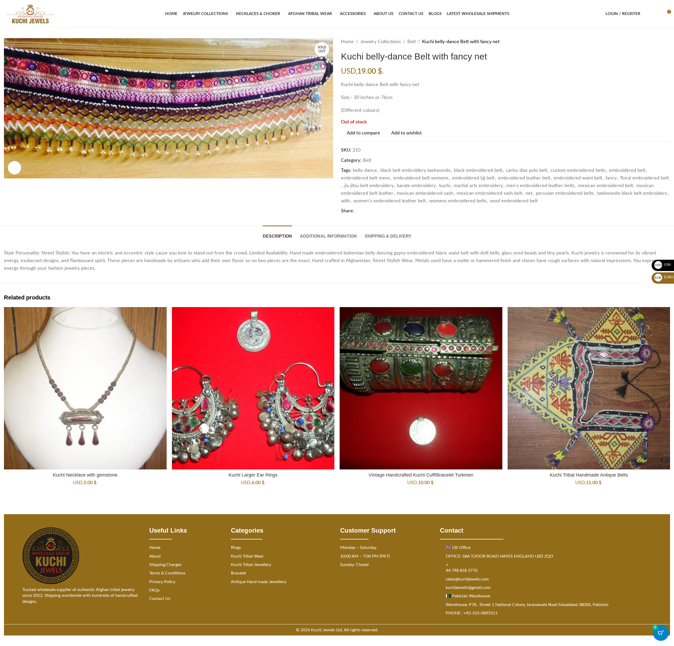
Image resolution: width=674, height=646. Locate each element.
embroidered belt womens (421, 178)
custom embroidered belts (578, 170)
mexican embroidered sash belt (489, 193)
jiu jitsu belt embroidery (369, 185)
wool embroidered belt (514, 201)
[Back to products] (660, 42)
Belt (411, 41)
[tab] (277, 234)
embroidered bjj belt (473, 178)
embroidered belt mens (365, 178)
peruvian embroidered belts (565, 193)
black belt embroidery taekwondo (415, 170)
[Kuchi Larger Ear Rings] (253, 388)
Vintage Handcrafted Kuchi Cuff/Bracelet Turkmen (421, 475)
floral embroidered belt (644, 178)
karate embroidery (416, 185)
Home (347, 41)
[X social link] (364, 211)
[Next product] (667, 42)
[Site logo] (30, 13)
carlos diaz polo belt (526, 170)
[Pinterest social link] (370, 211)
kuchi (444, 185)
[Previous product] (654, 42)
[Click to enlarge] (14, 167)
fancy (611, 178)
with (345, 201)
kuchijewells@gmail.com (468, 587)
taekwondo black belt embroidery (632, 193)
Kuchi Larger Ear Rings (253, 475)
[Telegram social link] (389, 211)
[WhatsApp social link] (383, 211)
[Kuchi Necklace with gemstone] (85, 388)
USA (663, 265)
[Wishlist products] (657, 13)
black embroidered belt (478, 170)
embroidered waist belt (578, 178)
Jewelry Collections (380, 41)
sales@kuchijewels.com (467, 579)
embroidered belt (627, 170)
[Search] (647, 13)
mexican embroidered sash (425, 193)
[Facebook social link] (357, 211)
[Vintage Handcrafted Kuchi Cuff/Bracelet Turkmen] (421, 388)
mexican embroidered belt (605, 185)
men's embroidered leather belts (540, 185)
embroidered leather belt (524, 178)
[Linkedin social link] (376, 211)
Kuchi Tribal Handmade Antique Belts (589, 475)
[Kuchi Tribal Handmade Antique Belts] (589, 388)
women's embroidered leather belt (389, 201)
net (529, 193)
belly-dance (365, 170)
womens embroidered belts (458, 201)
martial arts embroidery (478, 185)
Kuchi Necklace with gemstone (85, 475)
